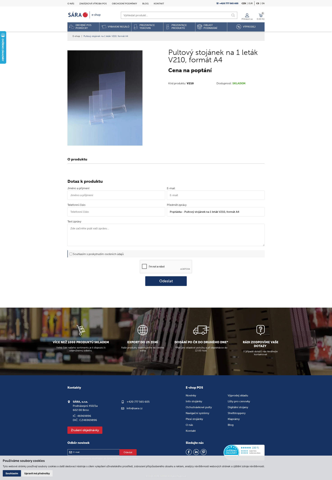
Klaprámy (234, 419)
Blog (145, 3)
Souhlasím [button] (12, 473)
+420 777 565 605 (138, 401)
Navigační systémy (197, 413)
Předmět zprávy (177, 205)
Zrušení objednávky (85, 430)
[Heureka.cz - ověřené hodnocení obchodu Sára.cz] (244, 453)
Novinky (191, 395)
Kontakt (159, 3)
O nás (70, 3)
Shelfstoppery (237, 413)
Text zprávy (74, 221)
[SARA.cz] (84, 15)
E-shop (76, 36)
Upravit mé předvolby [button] (37, 473)
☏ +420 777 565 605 (227, 3)
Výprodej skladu (238, 395)
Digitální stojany (238, 407)
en (263, 3)
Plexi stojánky (194, 419)
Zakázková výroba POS (93, 3)
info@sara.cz (134, 408)
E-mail (171, 188)
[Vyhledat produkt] (233, 15)
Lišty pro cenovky (239, 401)
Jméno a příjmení (78, 188)
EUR (250, 3)
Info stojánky (194, 401)
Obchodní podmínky (124, 3)
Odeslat (166, 281)
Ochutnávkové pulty (199, 407)
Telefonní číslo (76, 205)
